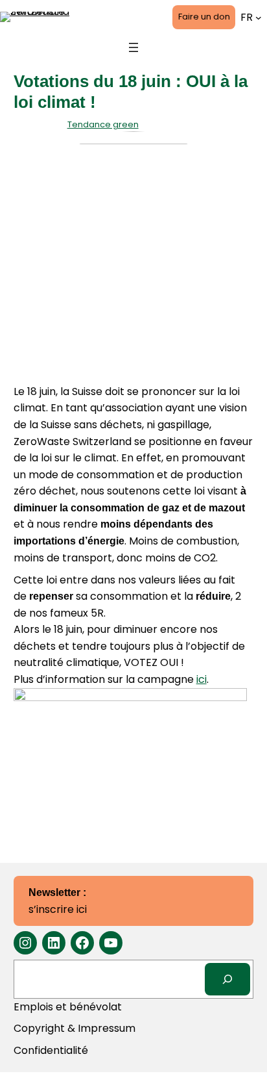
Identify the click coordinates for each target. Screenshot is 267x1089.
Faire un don (204, 16)
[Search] (228, 979)
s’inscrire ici (58, 902)
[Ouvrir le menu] (133, 47)
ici (201, 679)
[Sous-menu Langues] (258, 17)
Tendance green (103, 124)
